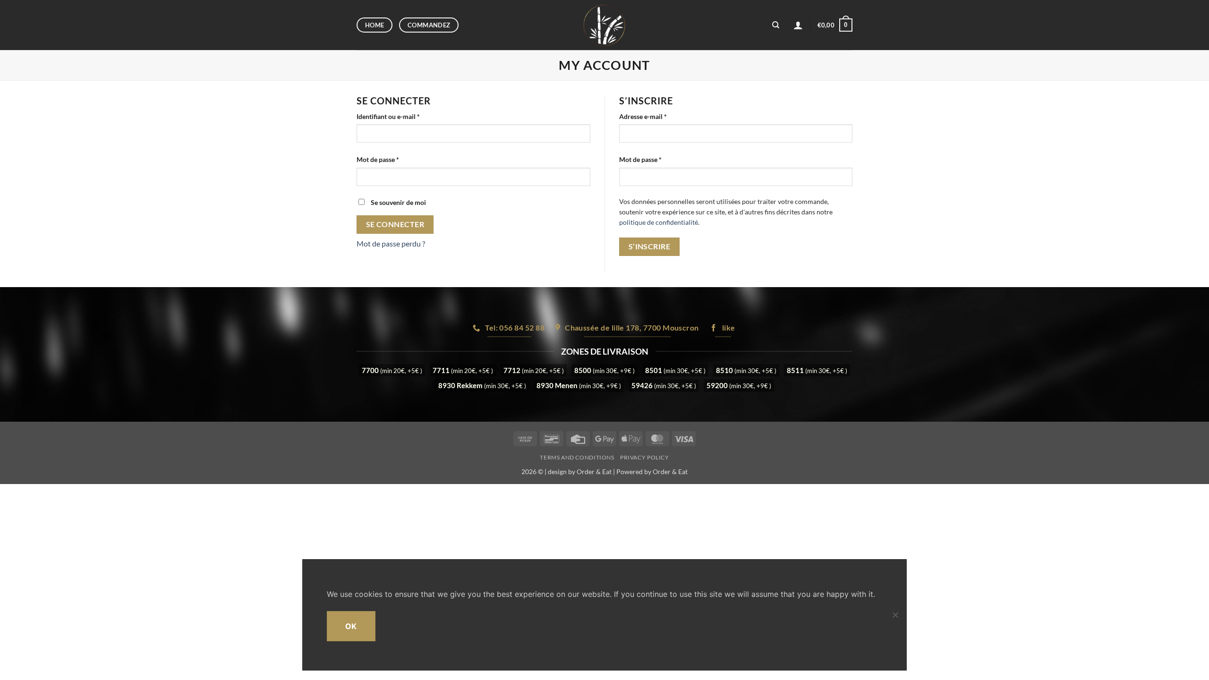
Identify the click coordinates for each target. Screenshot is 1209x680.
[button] (834, 25)
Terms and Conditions (577, 457)
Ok (351, 626)
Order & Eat (594, 472)
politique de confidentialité (658, 222)
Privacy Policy (644, 457)
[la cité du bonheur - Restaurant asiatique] (604, 25)
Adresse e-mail (659, 116)
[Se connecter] (798, 25)
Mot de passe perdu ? (391, 243)
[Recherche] (775, 25)
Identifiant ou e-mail (405, 116)
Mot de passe (394, 159)
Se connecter (395, 224)
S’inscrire (650, 246)
